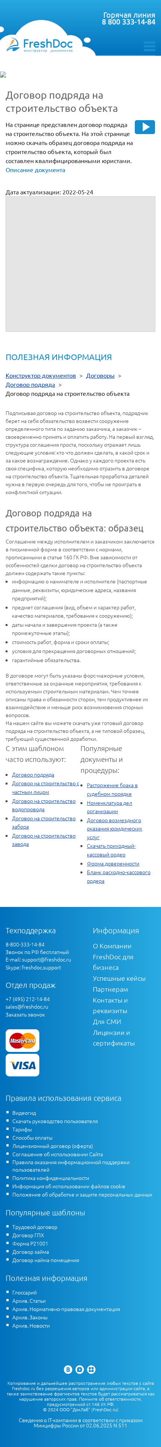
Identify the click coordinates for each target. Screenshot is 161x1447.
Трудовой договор (34, 1226)
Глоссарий (24, 1292)
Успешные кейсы (119, 978)
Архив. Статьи (29, 1300)
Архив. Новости (31, 1325)
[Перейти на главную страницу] (39, 44)
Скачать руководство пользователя (55, 1121)
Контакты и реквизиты (110, 1005)
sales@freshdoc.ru (27, 1006)
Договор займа (30, 1251)
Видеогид (24, 1112)
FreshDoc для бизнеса (113, 961)
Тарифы (22, 1129)
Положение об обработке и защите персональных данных (82, 1194)
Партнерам (110, 989)
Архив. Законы (30, 1317)
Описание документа (35, 169)
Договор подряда (33, 774)
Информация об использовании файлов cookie (68, 1186)
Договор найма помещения (45, 1260)
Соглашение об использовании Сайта (57, 1154)
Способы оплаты (32, 1137)
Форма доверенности (113, 863)
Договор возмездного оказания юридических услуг (114, 828)
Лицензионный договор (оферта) (52, 1145)
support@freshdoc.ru (46, 959)
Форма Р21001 (30, 1243)
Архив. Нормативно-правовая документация (66, 1309)
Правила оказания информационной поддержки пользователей (71, 1165)
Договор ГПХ (28, 1235)
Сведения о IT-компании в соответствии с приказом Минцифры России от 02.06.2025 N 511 (81, 1422)
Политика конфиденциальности (50, 1177)
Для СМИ (107, 1021)
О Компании (112, 945)
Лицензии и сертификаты (114, 1037)
